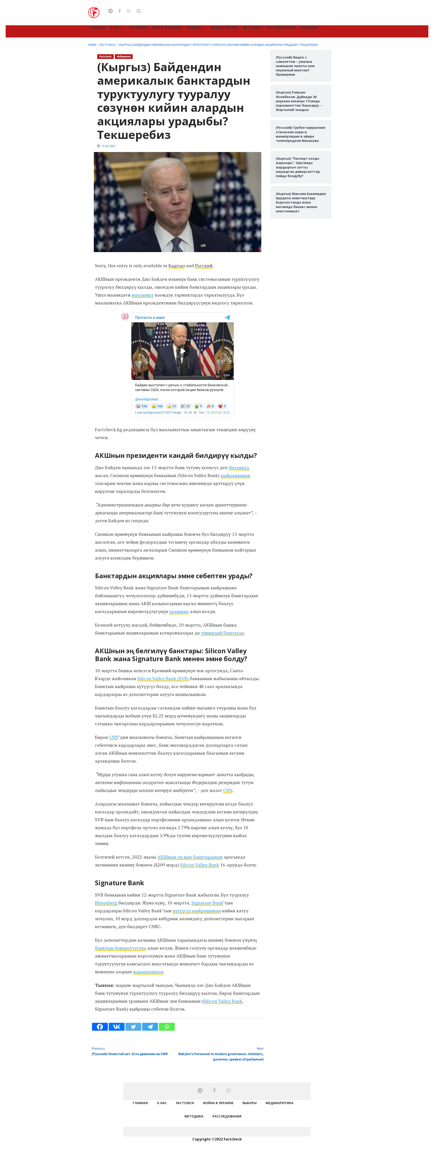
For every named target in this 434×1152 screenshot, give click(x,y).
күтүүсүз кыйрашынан (197, 911)
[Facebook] (100, 1027)
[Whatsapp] (167, 1027)
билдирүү (239, 467)
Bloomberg (106, 903)
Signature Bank (207, 903)
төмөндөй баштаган (222, 633)
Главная (97, 27)
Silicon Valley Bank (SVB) (163, 678)
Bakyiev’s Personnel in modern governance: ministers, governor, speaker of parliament (220, 1054)
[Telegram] (150, 1027)
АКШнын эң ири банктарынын (190, 857)
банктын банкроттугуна (120, 948)
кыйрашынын (235, 475)
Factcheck (138, 27)
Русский (203, 265)
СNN (227, 790)
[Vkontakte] (117, 1027)
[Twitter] (133, 1027)
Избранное (124, 57)
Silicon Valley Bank (199, 865)
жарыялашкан (148, 972)
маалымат (143, 295)
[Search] (139, 11)
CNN (113, 737)
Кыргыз (176, 265)
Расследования (281, 27)
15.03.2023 (108, 146)
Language (308, 27)
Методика (252, 27)
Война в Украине (167, 27)
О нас (115, 27)
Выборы (194, 27)
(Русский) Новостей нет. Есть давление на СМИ (130, 1051)
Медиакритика (224, 27)
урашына (179, 611)
